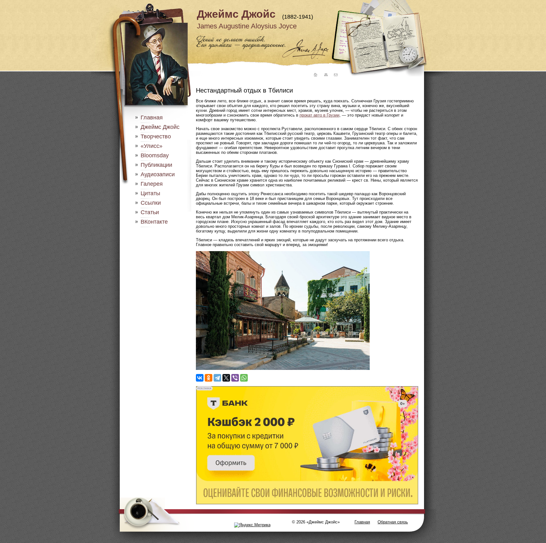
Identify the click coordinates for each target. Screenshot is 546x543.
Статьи (150, 212)
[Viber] (235, 378)
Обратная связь (393, 522)
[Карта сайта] (325, 75)
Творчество (156, 136)
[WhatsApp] (244, 378)
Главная (152, 117)
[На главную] (314, 75)
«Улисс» (151, 146)
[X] (226, 378)
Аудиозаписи (158, 174)
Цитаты (150, 193)
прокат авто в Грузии (319, 115)
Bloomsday (155, 155)
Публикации (156, 165)
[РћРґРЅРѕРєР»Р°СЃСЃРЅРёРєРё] (208, 378)
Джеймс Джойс (236, 14)
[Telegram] (217, 378)
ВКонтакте (154, 222)
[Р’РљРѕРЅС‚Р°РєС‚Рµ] (199, 378)
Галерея (152, 184)
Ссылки (151, 203)
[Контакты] (335, 75)
